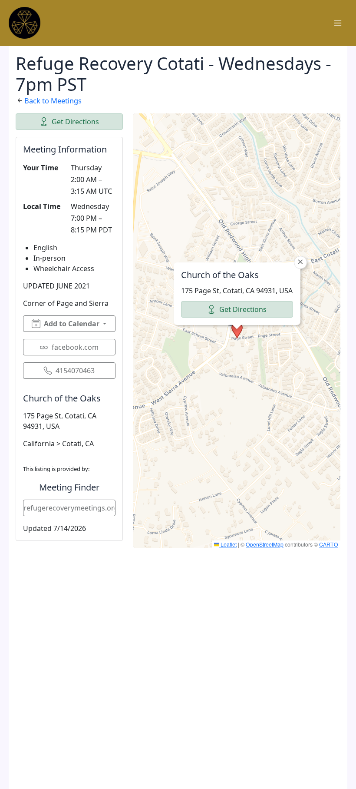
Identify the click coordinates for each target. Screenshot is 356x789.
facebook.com (75, 347)
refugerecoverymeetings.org (69, 508)
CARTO (328, 544)
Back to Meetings (53, 101)
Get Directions (75, 121)
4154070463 (75, 370)
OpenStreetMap (264, 544)
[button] (237, 330)
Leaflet (228, 544)
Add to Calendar (71, 323)
